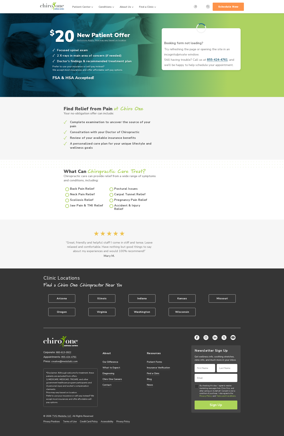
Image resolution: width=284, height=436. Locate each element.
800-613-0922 (63, 352)
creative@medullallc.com (64, 361)
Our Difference (110, 361)
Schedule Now (228, 7)
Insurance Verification (158, 367)
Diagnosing (108, 373)
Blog (149, 379)
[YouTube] (233, 337)
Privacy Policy (123, 421)
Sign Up (216, 405)
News (150, 384)
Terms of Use (70, 421)
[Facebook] (196, 337)
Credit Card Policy (89, 421)
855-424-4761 (217, 60)
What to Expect (111, 367)
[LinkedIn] (215, 337)
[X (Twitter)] (224, 337)
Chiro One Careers (112, 379)
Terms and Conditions (226, 396)
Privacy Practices (51, 421)
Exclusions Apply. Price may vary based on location (101, 40)
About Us (125, 7)
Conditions (105, 7)
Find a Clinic (146, 7)
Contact (107, 384)
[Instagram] (205, 337)
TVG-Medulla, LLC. (62, 416)
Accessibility (107, 421)
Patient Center (81, 7)
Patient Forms (154, 361)
